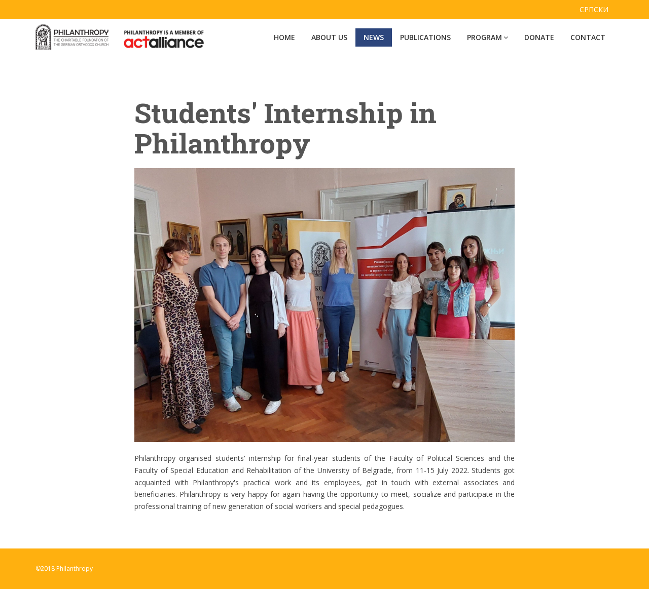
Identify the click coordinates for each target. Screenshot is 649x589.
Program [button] (484, 37)
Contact (587, 37)
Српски (594, 9)
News (374, 37)
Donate (539, 37)
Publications (425, 37)
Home (284, 37)
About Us (329, 37)
